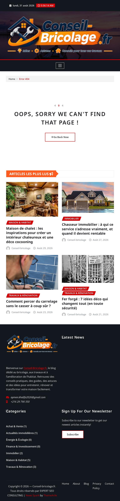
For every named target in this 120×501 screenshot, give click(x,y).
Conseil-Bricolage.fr (35, 368)
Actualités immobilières (20, 433)
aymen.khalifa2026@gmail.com (28, 397)
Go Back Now (61, 137)
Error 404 (24, 78)
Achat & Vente (14, 426)
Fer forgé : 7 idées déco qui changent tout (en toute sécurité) (85, 303)
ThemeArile (50, 495)
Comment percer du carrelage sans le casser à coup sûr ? (31, 303)
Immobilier (12, 453)
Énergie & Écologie (17, 439)
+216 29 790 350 (20, 401)
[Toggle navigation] (60, 65)
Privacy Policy (97, 486)
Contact (109, 483)
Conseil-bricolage (21, 248)
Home (12, 78)
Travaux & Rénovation (19, 467)
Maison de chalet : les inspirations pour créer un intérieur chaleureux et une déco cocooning (29, 235)
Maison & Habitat (16, 460)
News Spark (32, 495)
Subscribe (73, 434)
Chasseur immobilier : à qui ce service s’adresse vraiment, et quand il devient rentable (87, 229)
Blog (86, 483)
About (76, 483)
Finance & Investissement (21, 446)
